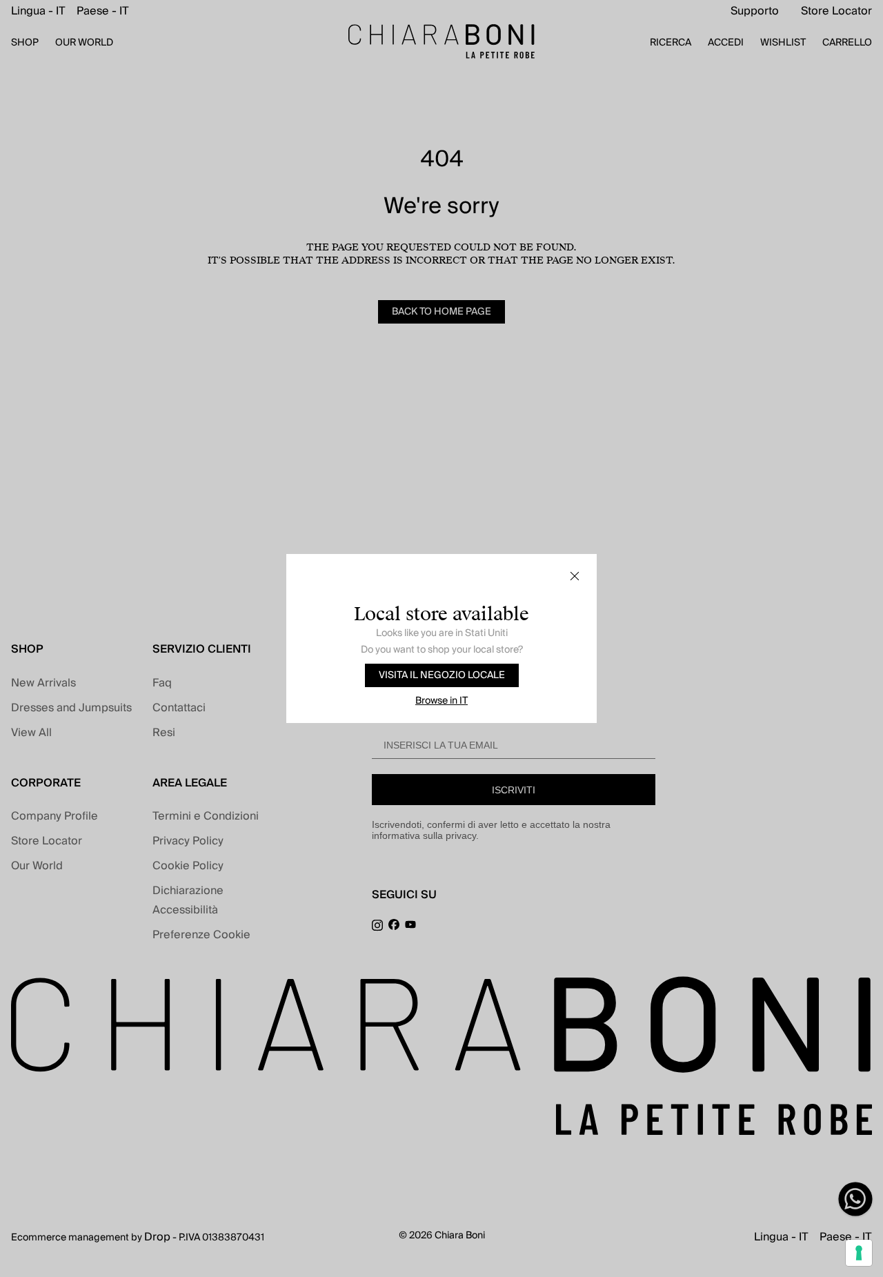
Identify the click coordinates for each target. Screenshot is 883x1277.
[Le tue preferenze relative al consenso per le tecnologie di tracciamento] (859, 1253)
